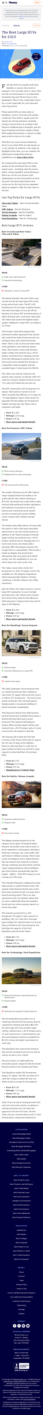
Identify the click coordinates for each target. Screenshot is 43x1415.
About (21, 1272)
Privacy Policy (21, 1284)
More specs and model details (20, 1096)
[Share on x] (19, 1326)
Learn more (21, 16)
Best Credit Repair (21, 1188)
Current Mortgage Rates (21, 1134)
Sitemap (21, 1309)
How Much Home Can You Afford (21, 1142)
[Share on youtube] (28, 1326)
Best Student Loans (21, 1180)
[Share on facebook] (14, 1326)
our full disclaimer (29, 1399)
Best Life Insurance (21, 1209)
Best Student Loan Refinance (21, 1184)
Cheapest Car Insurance (21, 1201)
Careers (22, 1314)
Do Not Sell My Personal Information (21, 1293)
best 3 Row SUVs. (25, 157)
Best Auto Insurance (21, 1197)
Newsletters (21, 1230)
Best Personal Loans (22, 1192)
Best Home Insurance (21, 1205)
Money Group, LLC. (20, 1379)
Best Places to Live (21, 1247)
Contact (21, 1276)
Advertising (21, 1305)
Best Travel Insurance (21, 1255)
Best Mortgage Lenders (21, 1138)
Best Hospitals (21, 1243)
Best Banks (21, 1159)
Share (38, 25)
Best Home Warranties (21, 1213)
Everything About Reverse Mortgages (21, 1150)
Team (21, 1280)
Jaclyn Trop (8, 42)
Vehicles (16, 25)
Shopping (5, 25)
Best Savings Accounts (21, 1163)
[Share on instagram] (23, 1326)
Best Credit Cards (21, 1155)
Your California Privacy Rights (21, 1297)
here (28, 1408)
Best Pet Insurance (21, 1259)
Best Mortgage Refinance (22, 1146)
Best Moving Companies (21, 1167)
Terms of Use (21, 1289)
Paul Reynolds (12, 44)
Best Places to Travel (21, 1251)
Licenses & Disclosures (21, 1301)
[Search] (6, 2)
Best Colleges (21, 1238)
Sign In (37, 2)
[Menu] (3, 2)
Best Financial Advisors (21, 1217)
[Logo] (13, 2)
